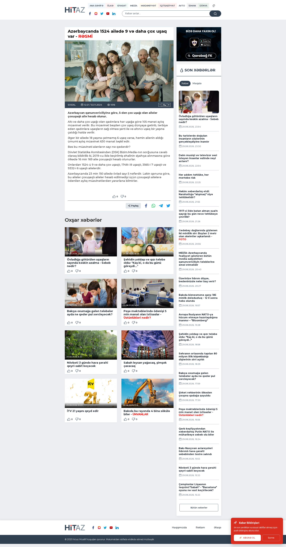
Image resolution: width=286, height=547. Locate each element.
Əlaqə (217, 527)
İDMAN (192, 5)
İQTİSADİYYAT (167, 5)
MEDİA (133, 5)
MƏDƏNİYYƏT (148, 5)
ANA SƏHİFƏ (96, 5)
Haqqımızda (179, 527)
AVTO (182, 5)
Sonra (271, 537)
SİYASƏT (121, 5)
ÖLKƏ (110, 5)
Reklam (200, 527)
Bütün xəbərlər (199, 507)
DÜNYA (203, 5)
